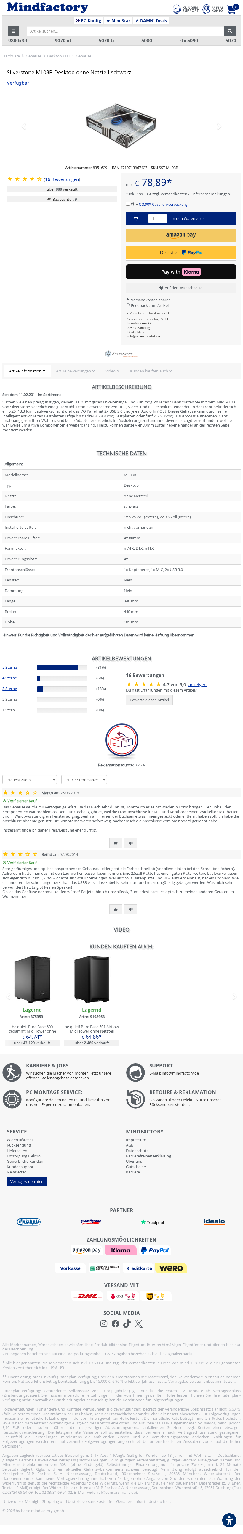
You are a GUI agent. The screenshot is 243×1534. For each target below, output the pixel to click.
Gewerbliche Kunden (25, 1161)
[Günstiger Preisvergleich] (91, 1221)
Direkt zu (171, 252)
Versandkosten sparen (150, 300)
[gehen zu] (2, 642)
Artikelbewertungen (73, 371)
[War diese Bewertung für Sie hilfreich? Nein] (130, 843)
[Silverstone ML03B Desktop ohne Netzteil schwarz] (121, 126)
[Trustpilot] (152, 1221)
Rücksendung (19, 1145)
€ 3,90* (163, 204)
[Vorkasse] (71, 1268)
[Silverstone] (121, 354)
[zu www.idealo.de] (214, 1222)
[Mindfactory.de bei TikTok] (127, 1324)
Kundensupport (21, 1166)
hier (166, 1501)
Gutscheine (136, 1166)
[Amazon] (87, 1249)
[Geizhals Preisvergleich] (29, 1221)
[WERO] (171, 1268)
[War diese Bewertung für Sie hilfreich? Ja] (115, 843)
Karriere (133, 1172)
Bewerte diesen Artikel (149, 699)
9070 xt (63, 41)
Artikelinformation (25, 371)
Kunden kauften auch (149, 371)
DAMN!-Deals (153, 20)
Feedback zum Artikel (149, 305)
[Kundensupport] (185, 8)
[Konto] (212, 9)
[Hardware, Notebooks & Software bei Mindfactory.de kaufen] (70, 7)
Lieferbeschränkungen (210, 194)
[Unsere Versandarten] (121, 1295)
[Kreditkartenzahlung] (138, 1268)
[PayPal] (155, 1249)
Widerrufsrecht (20, 1139)
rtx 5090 (188, 41)
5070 (231, 41)
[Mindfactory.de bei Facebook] (115, 1324)
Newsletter (16, 1172)
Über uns (134, 1161)
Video (110, 371)
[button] (13, 31)
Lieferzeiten (17, 1150)
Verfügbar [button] (18, 83)
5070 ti (106, 41)
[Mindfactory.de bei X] (138, 1324)
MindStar (120, 20)
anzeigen (197, 684)
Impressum (136, 1139)
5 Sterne (9, 667)
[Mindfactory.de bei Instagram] (103, 1324)
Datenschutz (137, 1150)
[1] (181, 235)
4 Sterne (9, 678)
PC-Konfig (90, 20)
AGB (129, 1145)
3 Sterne (9, 688)
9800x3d (17, 41)
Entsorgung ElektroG (25, 1156)
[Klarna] (121, 1249)
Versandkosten (174, 194)
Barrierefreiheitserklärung (148, 1156)
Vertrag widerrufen (27, 1181)
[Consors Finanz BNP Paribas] (105, 1268)
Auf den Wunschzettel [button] (183, 287)
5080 (146, 41)
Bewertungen (62, 179)
